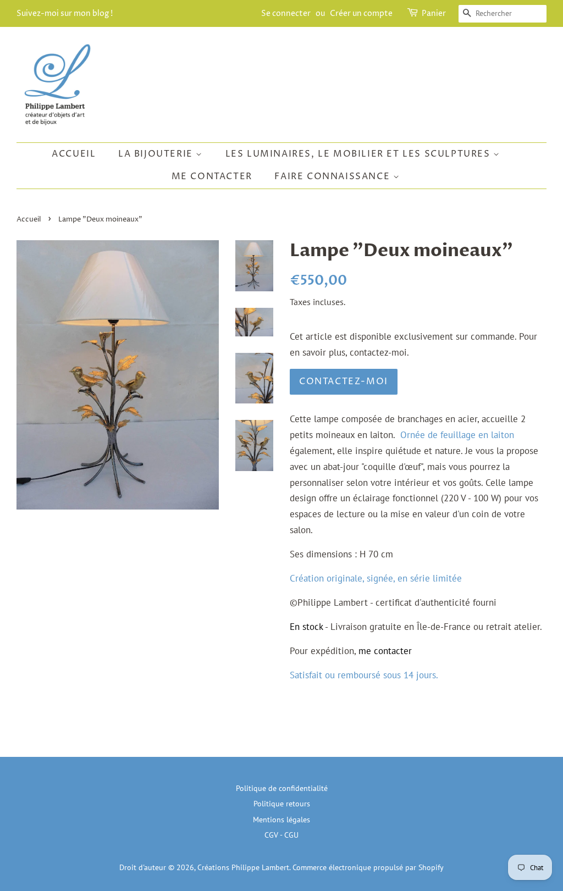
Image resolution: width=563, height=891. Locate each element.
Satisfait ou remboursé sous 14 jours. (364, 675)
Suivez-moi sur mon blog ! (64, 13)
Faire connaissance (333, 176)
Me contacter (212, 176)
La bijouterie (157, 154)
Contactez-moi (343, 381)
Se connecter (286, 13)
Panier (434, 13)
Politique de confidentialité (282, 788)
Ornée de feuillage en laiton (457, 435)
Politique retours (281, 803)
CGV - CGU (281, 834)
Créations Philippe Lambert (243, 867)
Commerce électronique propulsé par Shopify (368, 867)
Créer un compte (361, 13)
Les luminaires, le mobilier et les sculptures (359, 154)
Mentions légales (281, 819)
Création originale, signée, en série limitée (376, 578)
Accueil (74, 154)
